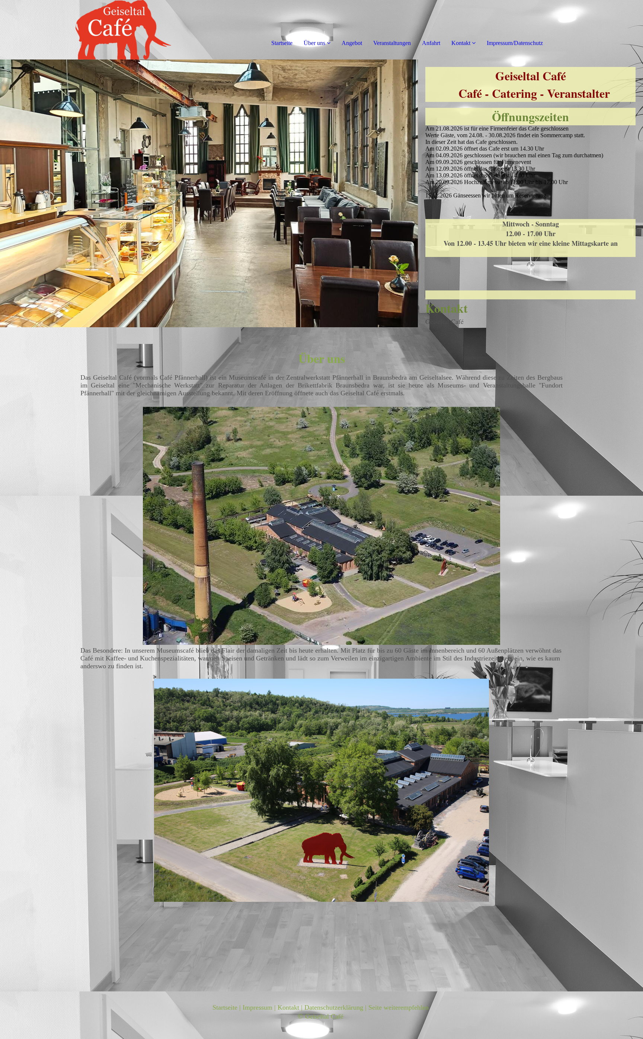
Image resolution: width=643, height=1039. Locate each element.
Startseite (281, 43)
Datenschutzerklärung (333, 1007)
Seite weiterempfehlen (398, 1007)
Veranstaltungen (392, 43)
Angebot (352, 43)
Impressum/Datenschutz (515, 43)
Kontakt (460, 43)
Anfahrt (431, 43)
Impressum (257, 1007)
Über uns (314, 43)
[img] (85, 29)
